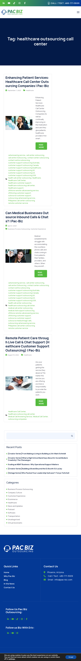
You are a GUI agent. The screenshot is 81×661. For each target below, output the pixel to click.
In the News (9, 583)
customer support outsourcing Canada (23, 165)
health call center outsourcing (19, 178)
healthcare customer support (19, 183)
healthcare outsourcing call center (21, 185)
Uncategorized (14, 519)
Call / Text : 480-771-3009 (60, 576)
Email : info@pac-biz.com (60, 579)
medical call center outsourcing (20, 308)
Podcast (11, 509)
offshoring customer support (19, 193)
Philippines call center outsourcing (21, 200)
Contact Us (9, 587)
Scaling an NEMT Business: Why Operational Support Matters (33, 464)
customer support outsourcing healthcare (24, 168)
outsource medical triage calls (19, 320)
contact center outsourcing (38, 158)
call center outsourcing (35, 155)
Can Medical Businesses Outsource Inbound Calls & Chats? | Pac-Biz (27, 217)
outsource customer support (19, 195)
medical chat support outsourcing (21, 310)
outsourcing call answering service (21, 198)
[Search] (72, 436)
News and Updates (15, 506)
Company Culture (15, 492)
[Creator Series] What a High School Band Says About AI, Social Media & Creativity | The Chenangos (38, 459)
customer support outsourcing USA (22, 175)
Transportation (14, 516)
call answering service (16, 155)
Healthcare (30, 90)
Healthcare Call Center (17, 180)
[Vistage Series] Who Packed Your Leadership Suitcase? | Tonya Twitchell (38, 473)
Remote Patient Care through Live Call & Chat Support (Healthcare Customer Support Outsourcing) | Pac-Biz (27, 344)
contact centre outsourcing (19, 160)
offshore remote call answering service (23, 190)
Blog (6, 580)
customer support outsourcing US (21, 173)
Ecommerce (13, 499)
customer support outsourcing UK (21, 170)
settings (12, 659)
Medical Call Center (40, 416)
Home (6, 572)
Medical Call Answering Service (20, 416)
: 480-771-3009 (72, 3)
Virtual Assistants (15, 523)
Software (11, 513)
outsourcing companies (17, 419)
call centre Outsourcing (17, 158)
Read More (41, 146)
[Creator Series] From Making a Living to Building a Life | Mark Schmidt (37, 454)
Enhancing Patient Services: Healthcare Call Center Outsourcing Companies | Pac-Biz (27, 82)
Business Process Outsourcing (19, 229)
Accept (71, 657)
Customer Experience (38, 229)
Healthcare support (15, 188)
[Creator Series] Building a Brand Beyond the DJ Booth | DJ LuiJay (35, 469)
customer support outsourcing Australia (23, 163)
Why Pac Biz (9, 576)
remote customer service (18, 203)
